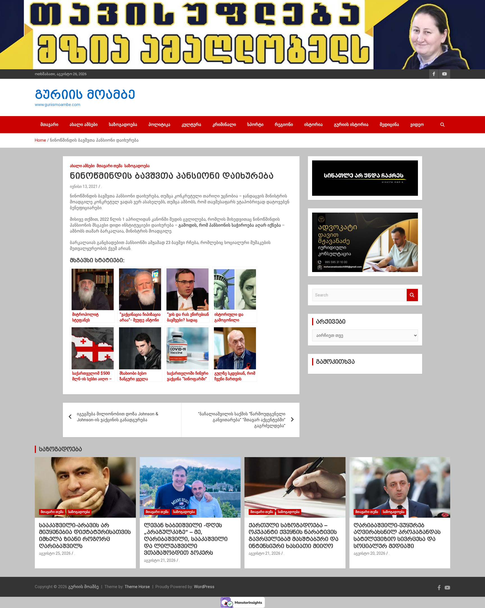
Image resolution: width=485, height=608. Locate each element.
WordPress (204, 586)
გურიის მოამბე (85, 94)
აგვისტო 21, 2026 (160, 560)
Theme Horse (137, 586)
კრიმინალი (224, 124)
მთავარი (49, 124)
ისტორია (313, 124)
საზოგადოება (123, 124)
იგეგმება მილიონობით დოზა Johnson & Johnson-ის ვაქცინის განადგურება (117, 416)
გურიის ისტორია (351, 124)
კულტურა (191, 124)
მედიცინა (389, 124)
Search (412, 295)
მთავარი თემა (109, 165)
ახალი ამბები (84, 124)
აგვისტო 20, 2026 (369, 553)
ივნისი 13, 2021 (84, 186)
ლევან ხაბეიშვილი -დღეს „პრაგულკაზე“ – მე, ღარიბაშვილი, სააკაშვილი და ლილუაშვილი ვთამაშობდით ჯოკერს (186, 539)
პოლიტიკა (159, 124)
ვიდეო (417, 124)
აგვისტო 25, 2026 (55, 553)
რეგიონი (284, 124)
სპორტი (255, 124)
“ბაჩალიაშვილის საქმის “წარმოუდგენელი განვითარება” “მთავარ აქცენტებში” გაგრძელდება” (241, 419)
